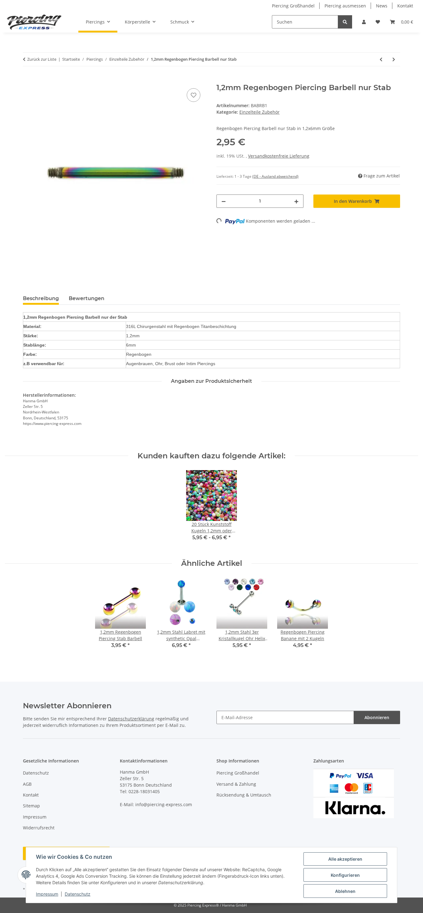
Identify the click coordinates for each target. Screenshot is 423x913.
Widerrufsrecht (39, 828)
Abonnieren (376, 717)
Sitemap (31, 806)
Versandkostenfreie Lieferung (278, 156)
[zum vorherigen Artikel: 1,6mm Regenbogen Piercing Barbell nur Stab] (381, 59)
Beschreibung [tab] (41, 298)
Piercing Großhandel (293, 6)
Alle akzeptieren (345, 859)
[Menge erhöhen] (296, 201)
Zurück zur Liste (41, 59)
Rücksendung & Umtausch (243, 795)
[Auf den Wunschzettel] (193, 95)
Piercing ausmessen (345, 6)
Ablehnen (345, 891)
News (381, 6)
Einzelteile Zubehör (259, 112)
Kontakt (405, 6)
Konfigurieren (345, 875)
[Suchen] (345, 21)
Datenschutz (77, 894)
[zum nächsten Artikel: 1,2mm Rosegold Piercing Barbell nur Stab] (393, 59)
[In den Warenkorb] (28, 79)
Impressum (47, 894)
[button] (364, 22)
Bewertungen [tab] (86, 298)
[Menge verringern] (223, 201)
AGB (27, 784)
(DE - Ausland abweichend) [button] (275, 176)
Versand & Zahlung (236, 784)
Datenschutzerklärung (131, 719)
